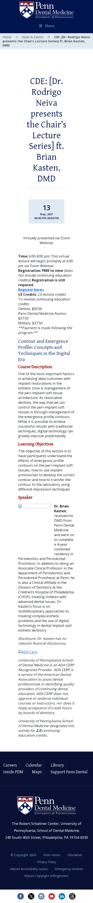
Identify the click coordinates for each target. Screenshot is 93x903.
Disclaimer (75, 855)
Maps (37, 772)
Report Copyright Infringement (46, 876)
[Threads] (72, 896)
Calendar (34, 765)
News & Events (32, 37)
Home (7, 37)
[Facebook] (20, 896)
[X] (30, 896)
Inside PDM (13, 772)
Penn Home (52, 855)
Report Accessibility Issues (29, 869)
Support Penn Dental (69, 772)
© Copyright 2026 (23, 855)
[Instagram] (41, 896)
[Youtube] (51, 896)
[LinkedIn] (62, 896)
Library (57, 765)
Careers (10, 765)
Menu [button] (50, 25)
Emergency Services (69, 869)
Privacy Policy (46, 862)
